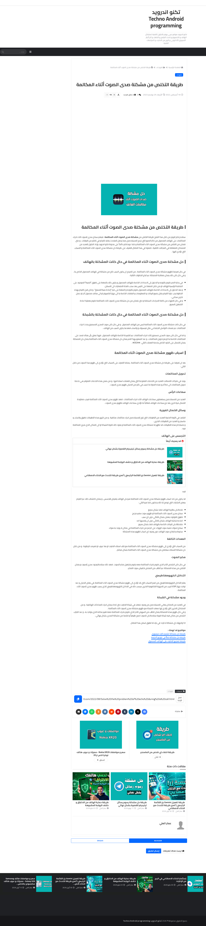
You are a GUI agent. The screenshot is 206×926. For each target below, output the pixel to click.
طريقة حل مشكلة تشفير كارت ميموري (169, 634)
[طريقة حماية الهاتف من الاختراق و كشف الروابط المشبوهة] (174, 465)
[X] (138, 712)
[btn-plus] (114, 94)
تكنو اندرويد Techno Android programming (166, 18)
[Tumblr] (125, 712)
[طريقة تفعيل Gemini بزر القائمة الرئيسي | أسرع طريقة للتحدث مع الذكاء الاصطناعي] (174, 479)
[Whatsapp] (92, 712)
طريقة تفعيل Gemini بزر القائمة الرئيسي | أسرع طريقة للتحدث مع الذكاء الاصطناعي (124, 475)
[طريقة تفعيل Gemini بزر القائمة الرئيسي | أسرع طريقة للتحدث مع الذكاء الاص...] (145, 884)
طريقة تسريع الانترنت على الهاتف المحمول (167, 641)
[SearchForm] (3, 52)
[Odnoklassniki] (98, 712)
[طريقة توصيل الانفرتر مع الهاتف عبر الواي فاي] (44, 884)
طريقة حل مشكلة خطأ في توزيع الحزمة (168, 637)
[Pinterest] (118, 712)
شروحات (159, 67)
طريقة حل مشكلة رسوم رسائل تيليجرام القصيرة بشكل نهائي (135, 449)
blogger (158, 840)
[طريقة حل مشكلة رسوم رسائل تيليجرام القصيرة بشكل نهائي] (174, 452)
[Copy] (78, 699)
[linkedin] (131, 712)
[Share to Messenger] (85, 712)
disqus (100, 840)
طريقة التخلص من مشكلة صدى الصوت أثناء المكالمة (130, 67)
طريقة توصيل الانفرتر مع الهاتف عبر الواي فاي (20, 880)
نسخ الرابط (180, 699)
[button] (201, 884)
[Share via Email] (78, 712)
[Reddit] (111, 712)
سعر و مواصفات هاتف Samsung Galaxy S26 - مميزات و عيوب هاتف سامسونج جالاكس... (69, 881)
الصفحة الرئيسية (174, 67)
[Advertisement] (128, 142)
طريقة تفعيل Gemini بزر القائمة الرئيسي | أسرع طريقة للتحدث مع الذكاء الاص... (121, 881)
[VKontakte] (105, 712)
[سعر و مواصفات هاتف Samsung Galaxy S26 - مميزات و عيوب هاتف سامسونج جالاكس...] (94, 884)
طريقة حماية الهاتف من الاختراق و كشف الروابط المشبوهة (135, 462)
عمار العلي (165, 823)
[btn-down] (107, 94)
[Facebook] (144, 712)
